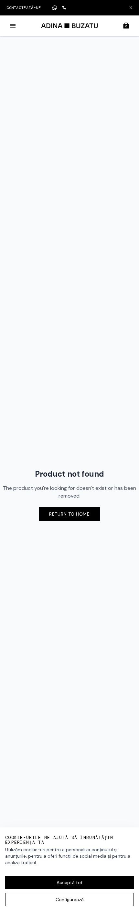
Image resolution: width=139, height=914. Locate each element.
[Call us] (64, 7)
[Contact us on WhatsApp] (54, 7)
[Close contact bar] (131, 8)
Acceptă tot (70, 882)
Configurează (70, 899)
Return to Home (69, 514)
